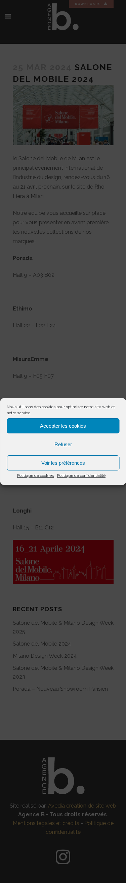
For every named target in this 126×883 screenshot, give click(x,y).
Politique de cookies (35, 475)
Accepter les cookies (63, 426)
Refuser (63, 444)
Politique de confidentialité (81, 475)
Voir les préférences (63, 463)
